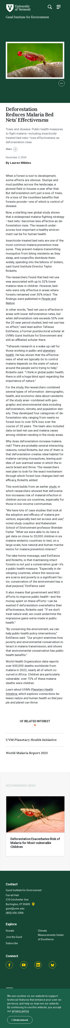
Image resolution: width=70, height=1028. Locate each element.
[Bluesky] (52, 964)
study (53, 486)
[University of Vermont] (18, 11)
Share (9, 149)
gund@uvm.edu (15, 908)
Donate (10, 930)
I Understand (20, 1019)
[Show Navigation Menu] (58, 7)
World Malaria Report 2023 (27, 753)
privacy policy (20, 1011)
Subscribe (12, 943)
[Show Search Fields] (49, 7)
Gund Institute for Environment (27, 17)
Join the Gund (14, 937)
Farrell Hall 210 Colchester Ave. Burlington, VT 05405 (18, 900)
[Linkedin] (38, 964)
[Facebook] (9, 964)
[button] (62, 83)
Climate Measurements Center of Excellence (51, 935)
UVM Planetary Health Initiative (31, 740)
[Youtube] (23, 964)
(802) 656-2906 (15, 912)
